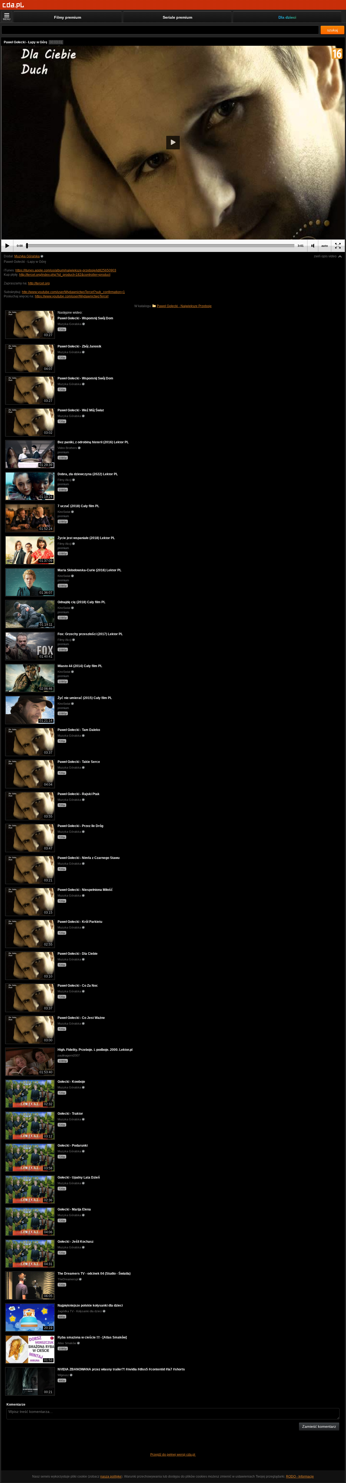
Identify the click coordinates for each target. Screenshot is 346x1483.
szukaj (332, 30)
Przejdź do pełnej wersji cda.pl (173, 1454)
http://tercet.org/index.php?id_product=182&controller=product (64, 275)
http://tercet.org (39, 283)
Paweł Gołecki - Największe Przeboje (184, 306)
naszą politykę (110, 1476)
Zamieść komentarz (319, 1426)
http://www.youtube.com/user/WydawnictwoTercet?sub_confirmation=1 (73, 292)
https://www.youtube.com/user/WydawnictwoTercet (71, 296)
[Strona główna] (13, 5)
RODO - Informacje (300, 1476)
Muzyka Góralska (27, 256)
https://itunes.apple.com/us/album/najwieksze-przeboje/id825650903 (65, 270)
